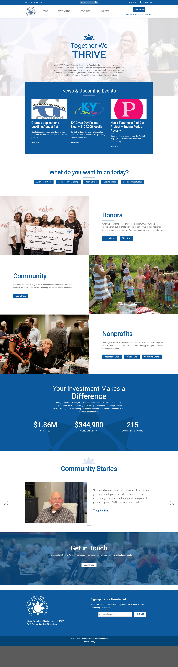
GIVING (45, 11)
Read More (35, 142)
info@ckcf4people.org (48, 624)
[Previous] (6, 503)
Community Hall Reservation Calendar (139, 14)
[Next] (172, 503)
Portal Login (132, 2)
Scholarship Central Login (34, 2)
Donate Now (139, 10)
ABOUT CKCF (85, 11)
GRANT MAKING (64, 11)
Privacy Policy (89, 642)
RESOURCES (104, 11)
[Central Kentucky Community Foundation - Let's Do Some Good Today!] (30, 11)
